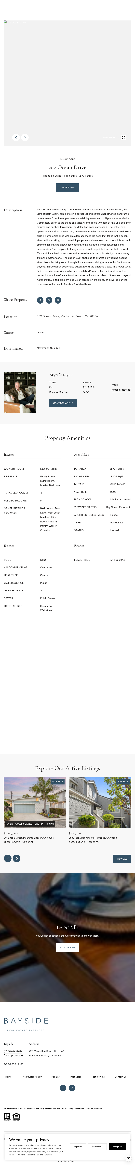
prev (16, 137)
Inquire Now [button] (67, 187)
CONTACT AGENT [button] (63, 403)
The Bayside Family (31, 1076)
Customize (97, 1146)
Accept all (117, 1146)
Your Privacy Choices (67, 1161)
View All (122, 858)
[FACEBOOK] (63, 1088)
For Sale (56, 1076)
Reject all (78, 1146)
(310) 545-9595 (13, 1051)
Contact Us (120, 1076)
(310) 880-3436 (89, 389)
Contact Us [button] (67, 947)
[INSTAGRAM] (72, 1088)
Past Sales (75, 1076)
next (25, 137)
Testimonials (98, 1076)
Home (8, 1076)
